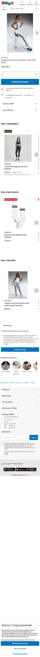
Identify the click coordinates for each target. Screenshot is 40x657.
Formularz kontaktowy (11, 417)
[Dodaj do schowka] (36, 15)
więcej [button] (6, 454)
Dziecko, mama (26, 371)
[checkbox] (2, 443)
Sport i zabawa (5, 371)
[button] (20, 654)
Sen (37, 371)
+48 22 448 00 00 (8, 419)
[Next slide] (37, 32)
